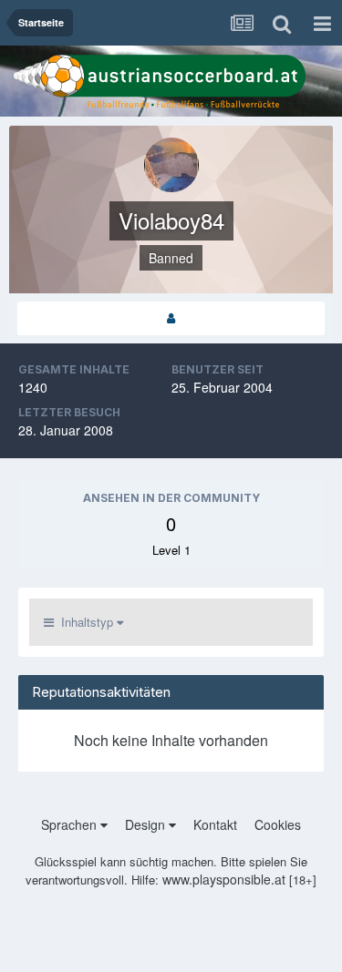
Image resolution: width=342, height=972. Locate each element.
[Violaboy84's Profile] (171, 318)
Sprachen (70, 824)
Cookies (277, 824)
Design (147, 824)
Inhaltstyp (85, 621)
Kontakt (215, 824)
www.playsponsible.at (223, 879)
